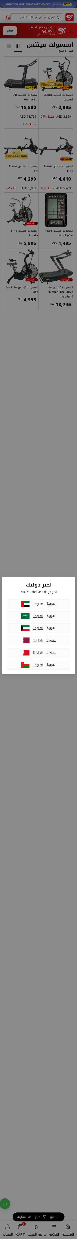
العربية (51, 604)
